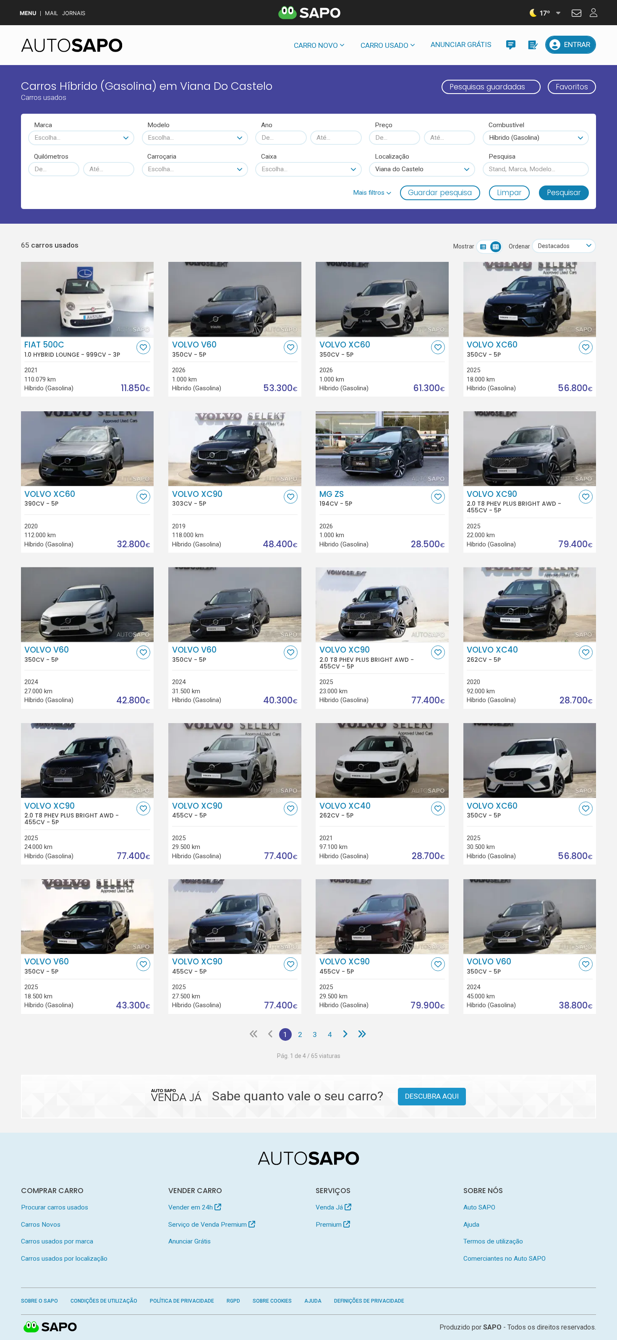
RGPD (233, 1301)
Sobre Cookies (272, 1301)
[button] (372, 192)
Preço (383, 125)
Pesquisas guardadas (487, 87)
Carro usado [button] (384, 45)
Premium (329, 1224)
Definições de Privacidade (369, 1301)
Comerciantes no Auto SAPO (504, 1258)
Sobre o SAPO (39, 1301)
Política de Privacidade (182, 1301)
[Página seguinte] (344, 1034)
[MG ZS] (382, 448)
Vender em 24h (191, 1207)
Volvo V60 (194, 349)
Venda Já (330, 1207)
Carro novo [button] (316, 45)
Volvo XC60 (344, 349)
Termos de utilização (493, 1241)
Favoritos (572, 87)
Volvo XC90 (197, 498)
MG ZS (335, 498)
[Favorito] (143, 347)
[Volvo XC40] (529, 604)
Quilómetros (51, 156)
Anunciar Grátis (461, 44)
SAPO (50, 1327)
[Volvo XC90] (234, 448)
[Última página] (361, 1034)
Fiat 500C (72, 349)
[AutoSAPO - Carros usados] (72, 45)
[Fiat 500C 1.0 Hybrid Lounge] (87, 299)
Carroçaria (161, 156)
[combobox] (81, 138)
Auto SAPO (479, 1207)
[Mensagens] (511, 45)
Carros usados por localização (64, 1258)
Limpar (509, 193)
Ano (266, 125)
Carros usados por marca (57, 1241)
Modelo (158, 125)
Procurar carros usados (54, 1207)
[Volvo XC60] (382, 299)
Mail (51, 13)
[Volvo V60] (234, 299)
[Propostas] (532, 45)
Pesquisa (502, 156)
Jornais (73, 13)
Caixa (269, 156)
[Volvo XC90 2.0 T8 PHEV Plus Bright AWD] (529, 448)
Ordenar (519, 246)
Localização (392, 156)
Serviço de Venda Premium (208, 1224)
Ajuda (471, 1224)
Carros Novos (40, 1224)
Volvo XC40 (492, 654)
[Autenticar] (576, 14)
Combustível (506, 125)
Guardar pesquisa (440, 193)
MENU (28, 13)
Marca (43, 125)
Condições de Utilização (104, 1301)
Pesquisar (564, 193)
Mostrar (463, 246)
